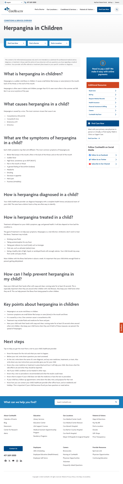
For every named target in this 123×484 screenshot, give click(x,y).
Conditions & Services (68, 9)
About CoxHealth (10, 416)
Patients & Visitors (86, 9)
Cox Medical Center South (72, 419)
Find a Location (56, 43)
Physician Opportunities (71, 458)
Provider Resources (99, 447)
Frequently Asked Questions (72, 465)
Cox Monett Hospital (70, 426)
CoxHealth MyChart (95, 114)
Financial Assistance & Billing (98, 106)
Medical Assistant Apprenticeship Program (44, 431)
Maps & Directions (99, 419)
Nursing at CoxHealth (70, 454)
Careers (117, 2)
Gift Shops (96, 433)
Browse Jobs (67, 451)
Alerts (6, 433)
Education (36, 416)
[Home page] (13, 9)
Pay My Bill (96, 423)
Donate (95, 430)
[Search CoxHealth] (117, 9)
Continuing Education (100, 458)
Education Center (39, 423)
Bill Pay (110, 2)
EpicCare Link (97, 451)
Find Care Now (104, 9)
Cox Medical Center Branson (73, 423)
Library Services (38, 419)
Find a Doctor (39, 9)
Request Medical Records (97, 98)
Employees (37, 447)
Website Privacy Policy (69, 477)
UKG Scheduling (38, 451)
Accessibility (86, 477)
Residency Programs (40, 436)
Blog (5, 423)
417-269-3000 (31, 2)
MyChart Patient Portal (100, 2)
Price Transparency (99, 437)
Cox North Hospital (69, 433)
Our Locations (52, 9)
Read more (92, 91)
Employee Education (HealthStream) (45, 454)
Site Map (79, 477)
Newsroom (7, 426)
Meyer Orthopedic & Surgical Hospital (76, 437)
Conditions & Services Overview (18, 20)
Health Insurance (94, 102)
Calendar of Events (10, 419)
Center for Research (11, 430)
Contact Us (13, 449)
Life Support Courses (40, 426)
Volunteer (66, 462)
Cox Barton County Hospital (72, 430)
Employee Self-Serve (40, 458)
